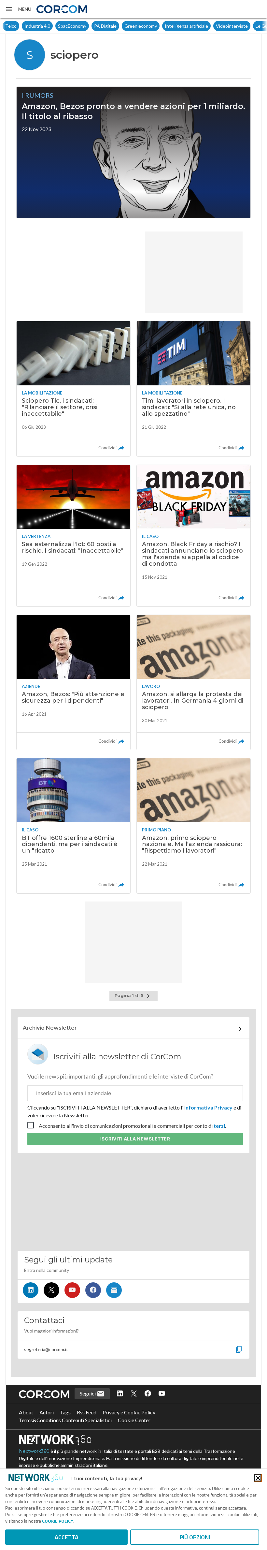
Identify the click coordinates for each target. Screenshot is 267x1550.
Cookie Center (134, 1420)
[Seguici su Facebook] (93, 1290)
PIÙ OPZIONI (195, 1537)
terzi (219, 1126)
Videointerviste (213, 26)
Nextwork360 (34, 1451)
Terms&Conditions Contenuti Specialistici (65, 1420)
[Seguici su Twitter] (51, 1290)
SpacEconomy (53, 26)
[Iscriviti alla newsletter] (114, 1290)
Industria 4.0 (18, 26)
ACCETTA (66, 1537)
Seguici (88, 1393)
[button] (18, 9)
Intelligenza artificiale (167, 26)
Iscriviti (135, 1138)
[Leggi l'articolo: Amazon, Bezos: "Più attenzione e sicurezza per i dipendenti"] (73, 682)
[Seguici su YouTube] (72, 1290)
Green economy (121, 26)
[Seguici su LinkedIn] (30, 1290)
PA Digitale (86, 26)
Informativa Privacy (208, 1107)
